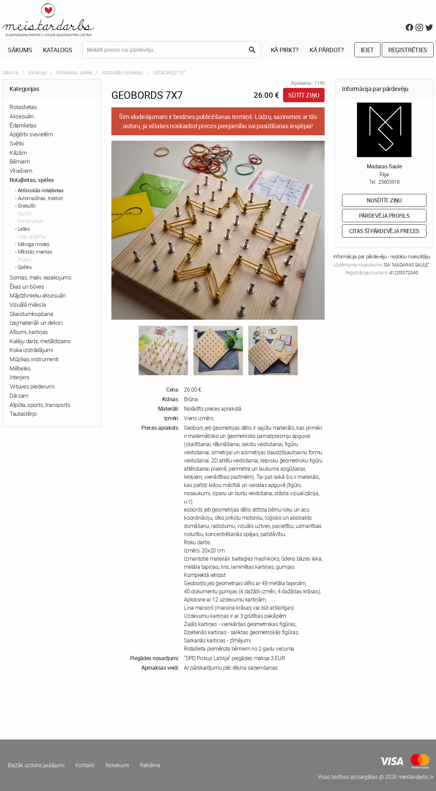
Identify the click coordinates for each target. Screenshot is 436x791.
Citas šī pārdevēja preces (384, 231)
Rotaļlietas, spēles (74, 72)
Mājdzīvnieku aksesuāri (38, 295)
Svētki (17, 143)
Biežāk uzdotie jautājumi (36, 765)
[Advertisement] (109, 705)
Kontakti (84, 765)
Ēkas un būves (27, 286)
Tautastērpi (23, 413)
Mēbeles (20, 368)
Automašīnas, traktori (40, 198)
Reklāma (150, 765)
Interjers (20, 377)
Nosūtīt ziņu (384, 200)
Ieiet (367, 50)
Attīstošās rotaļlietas (122, 72)
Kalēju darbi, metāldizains (40, 341)
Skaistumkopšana (31, 314)
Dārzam (19, 395)
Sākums (20, 50)
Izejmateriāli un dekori (36, 322)
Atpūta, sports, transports (40, 405)
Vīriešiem (21, 170)
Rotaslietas (23, 107)
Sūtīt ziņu (304, 95)
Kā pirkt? (285, 50)
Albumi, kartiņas (29, 332)
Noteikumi (117, 765)
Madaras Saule (384, 166)
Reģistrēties (407, 50)
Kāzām (18, 152)
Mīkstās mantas (35, 251)
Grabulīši (27, 205)
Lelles (24, 228)
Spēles (25, 266)
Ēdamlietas (23, 125)
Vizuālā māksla (28, 304)
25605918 (388, 181)
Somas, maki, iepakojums (41, 277)
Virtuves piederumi (32, 386)
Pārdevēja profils (384, 215)
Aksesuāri (22, 116)
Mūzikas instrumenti (34, 359)
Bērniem (20, 161)
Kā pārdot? (327, 50)
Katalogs (57, 50)
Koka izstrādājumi (31, 350)
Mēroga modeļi (33, 244)
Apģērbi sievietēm (31, 134)
